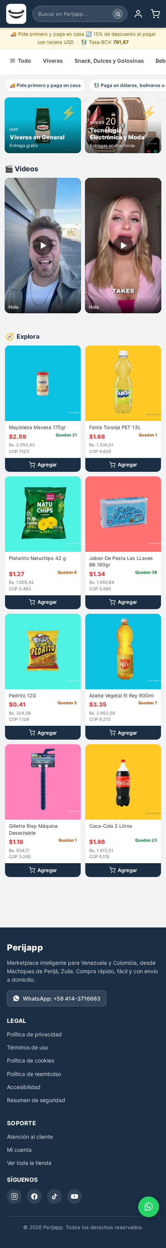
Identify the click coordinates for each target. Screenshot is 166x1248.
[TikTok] (54, 1196)
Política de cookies (30, 1060)
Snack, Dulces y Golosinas (109, 60)
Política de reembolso (34, 1074)
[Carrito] (155, 13)
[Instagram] (14, 1196)
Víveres (53, 60)
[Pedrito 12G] (43, 651)
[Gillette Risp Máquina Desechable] (43, 782)
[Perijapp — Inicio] (16, 14)
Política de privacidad (34, 1034)
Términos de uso (27, 1047)
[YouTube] (74, 1196)
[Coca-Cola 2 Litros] (123, 782)
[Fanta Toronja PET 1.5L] (123, 383)
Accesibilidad (24, 1087)
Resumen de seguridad (36, 1100)
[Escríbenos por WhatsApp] (148, 1206)
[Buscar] (117, 13)
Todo (24, 60)
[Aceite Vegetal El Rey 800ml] (123, 651)
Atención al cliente (30, 1136)
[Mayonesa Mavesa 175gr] (43, 383)
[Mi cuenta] (138, 13)
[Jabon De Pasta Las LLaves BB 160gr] (123, 514)
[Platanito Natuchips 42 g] (43, 514)
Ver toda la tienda (29, 1162)
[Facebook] (34, 1196)
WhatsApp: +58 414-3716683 (61, 998)
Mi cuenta (19, 1149)
